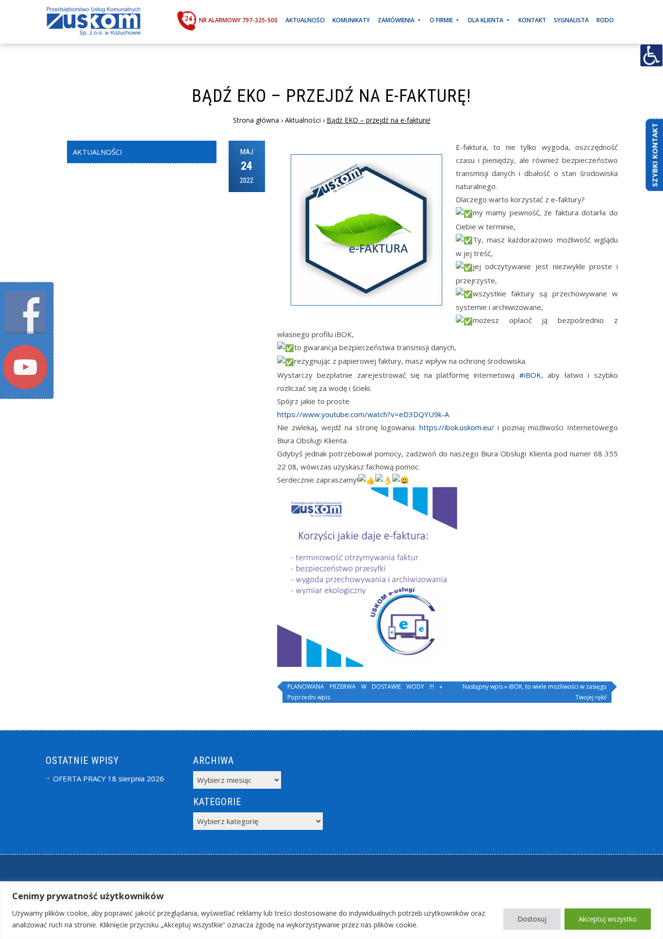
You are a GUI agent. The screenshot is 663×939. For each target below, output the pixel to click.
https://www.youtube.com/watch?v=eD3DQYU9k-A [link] (363, 414)
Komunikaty (351, 20)
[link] (367, 576)
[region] (331, 910)
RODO (605, 20)
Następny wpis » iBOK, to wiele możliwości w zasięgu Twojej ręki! (535, 691)
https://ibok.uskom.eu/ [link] (456, 427)
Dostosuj (532, 918)
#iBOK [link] (530, 375)
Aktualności (305, 20)
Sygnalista (571, 20)
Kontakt (532, 20)
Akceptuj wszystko (608, 918)
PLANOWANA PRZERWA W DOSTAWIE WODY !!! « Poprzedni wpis (365, 691)
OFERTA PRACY (79, 778)
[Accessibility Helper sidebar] (651, 55)
